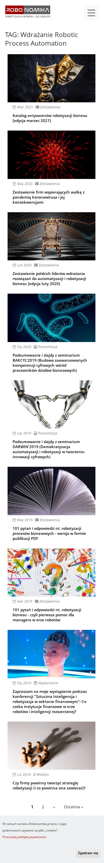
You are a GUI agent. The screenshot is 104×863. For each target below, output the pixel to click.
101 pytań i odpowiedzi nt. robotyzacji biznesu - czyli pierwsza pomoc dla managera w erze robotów (47, 614)
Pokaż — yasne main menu (91, 12)
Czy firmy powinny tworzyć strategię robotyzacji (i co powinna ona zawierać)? (49, 785)
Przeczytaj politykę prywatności (24, 837)
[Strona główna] (27, 14)
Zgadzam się (88, 853)
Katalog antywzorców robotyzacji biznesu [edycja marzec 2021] (50, 118)
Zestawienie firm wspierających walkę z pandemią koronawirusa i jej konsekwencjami (49, 197)
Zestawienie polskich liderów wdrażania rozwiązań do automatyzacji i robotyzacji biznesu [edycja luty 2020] (49, 278)
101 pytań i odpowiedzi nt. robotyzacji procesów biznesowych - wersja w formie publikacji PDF (49, 533)
